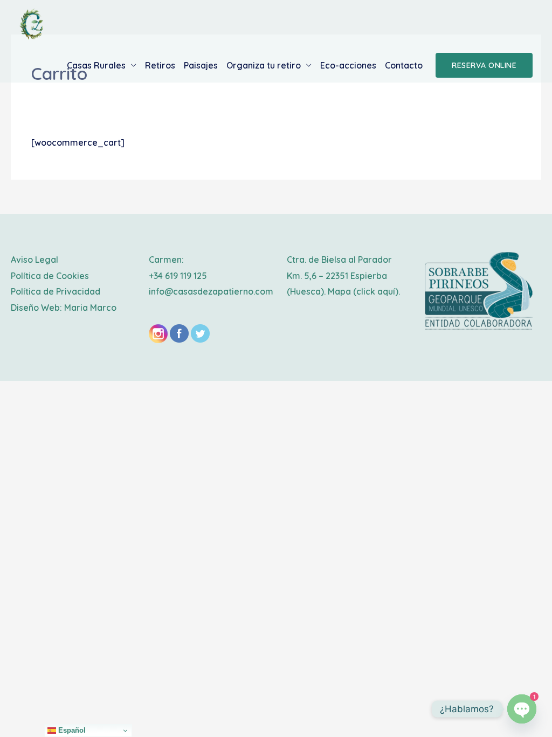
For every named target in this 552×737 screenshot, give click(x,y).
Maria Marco (90, 307)
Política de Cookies (50, 275)
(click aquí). (376, 291)
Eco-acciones (348, 65)
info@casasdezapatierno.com (211, 291)
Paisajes (201, 65)
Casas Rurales (96, 65)
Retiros (160, 65)
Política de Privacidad (55, 291)
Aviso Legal (34, 259)
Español (71, 730)
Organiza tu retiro (263, 65)
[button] (484, 65)
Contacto (404, 65)
